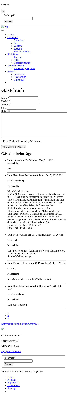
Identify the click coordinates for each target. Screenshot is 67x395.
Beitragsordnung (22, 51)
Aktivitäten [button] (12, 54)
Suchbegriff (9, 15)
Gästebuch (19, 79)
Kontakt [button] (11, 71)
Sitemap (11, 388)
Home (10, 34)
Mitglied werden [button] (15, 65)
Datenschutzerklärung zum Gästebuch (20, 323)
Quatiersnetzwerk (22, 62)
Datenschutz (20, 76)
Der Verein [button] (12, 37)
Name (5, 98)
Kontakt (11, 379)
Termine (18, 57)
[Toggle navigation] (2, 30)
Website (5, 104)
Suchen (8, 21)
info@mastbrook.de (11, 351)
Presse (17, 43)
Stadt (4, 107)
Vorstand (18, 46)
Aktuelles (18, 40)
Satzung (18, 48)
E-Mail (5, 101)
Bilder (17, 60)
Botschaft (6, 111)
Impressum (19, 74)
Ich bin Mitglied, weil (24, 68)
